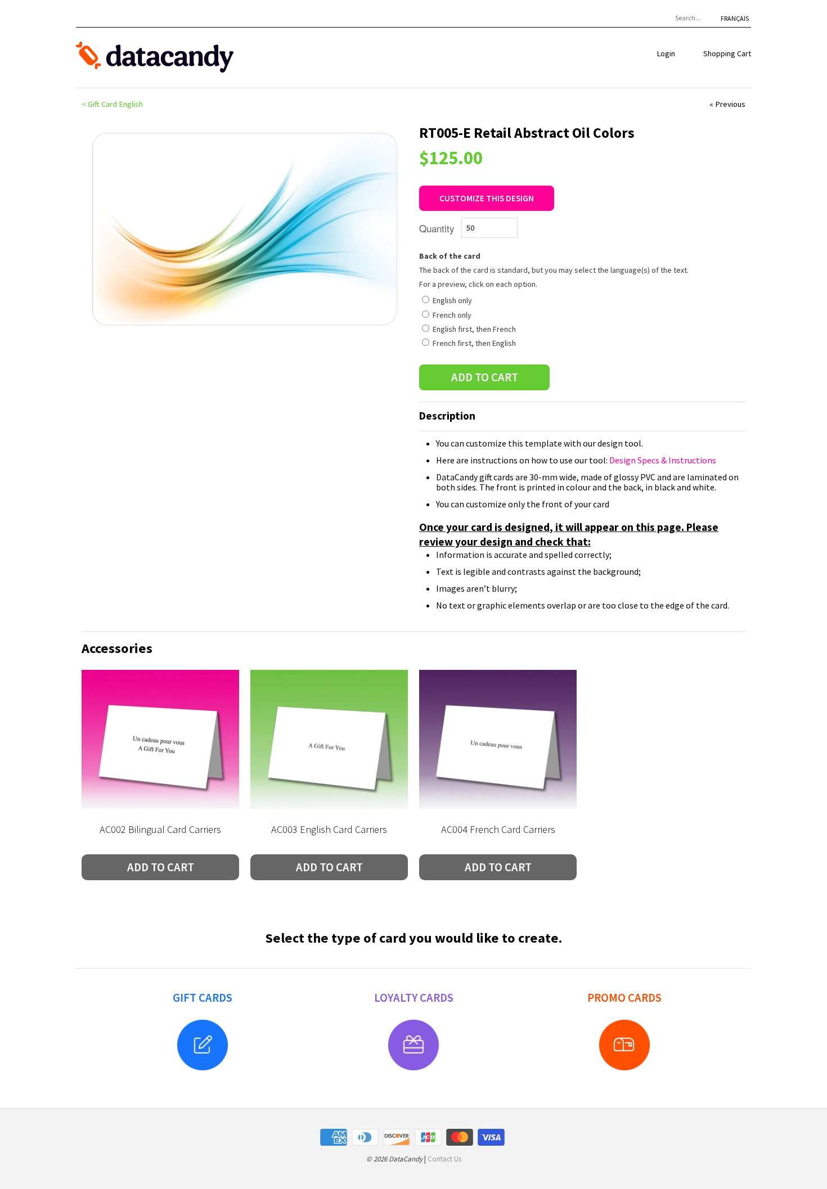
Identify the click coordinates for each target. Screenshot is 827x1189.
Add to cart (160, 867)
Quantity (437, 228)
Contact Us (444, 1159)
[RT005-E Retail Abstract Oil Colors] (245, 229)
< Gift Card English (112, 104)
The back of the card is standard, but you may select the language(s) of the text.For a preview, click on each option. (554, 270)
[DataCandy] (154, 57)
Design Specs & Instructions (662, 460)
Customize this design (486, 198)
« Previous (727, 104)
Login (666, 53)
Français (735, 18)
